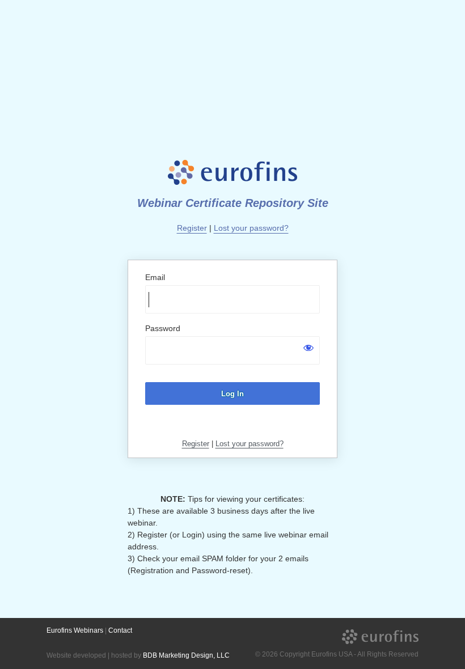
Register (192, 227)
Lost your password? (251, 227)
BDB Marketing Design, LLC (186, 655)
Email (155, 277)
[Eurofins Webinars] (380, 636)
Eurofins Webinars (74, 630)
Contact (120, 630)
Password (162, 328)
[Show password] (308, 347)
